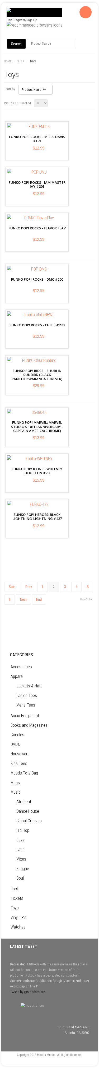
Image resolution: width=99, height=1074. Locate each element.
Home (8, 61)
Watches (18, 927)
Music (16, 792)
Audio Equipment (25, 715)
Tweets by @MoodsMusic (27, 992)
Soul (20, 878)
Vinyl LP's (18, 917)
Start (12, 587)
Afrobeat (23, 801)
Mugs (15, 782)
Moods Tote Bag (24, 773)
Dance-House (27, 811)
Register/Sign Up (25, 20)
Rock (15, 888)
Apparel (17, 676)
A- (92, 62)
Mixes (21, 859)
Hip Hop (22, 830)
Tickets (17, 898)
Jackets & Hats (29, 685)
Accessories (21, 666)
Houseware (20, 753)
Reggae (22, 868)
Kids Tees (19, 763)
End (39, 599)
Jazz (20, 839)
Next (23, 599)
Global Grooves (29, 820)
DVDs (15, 744)
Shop (20, 61)
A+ (80, 62)
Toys (15, 907)
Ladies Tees (26, 695)
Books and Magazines (29, 725)
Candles (17, 734)
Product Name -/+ (34, 90)
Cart (9, 20)
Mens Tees (25, 705)
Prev (28, 587)
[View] (38, 139)
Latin (20, 849)
